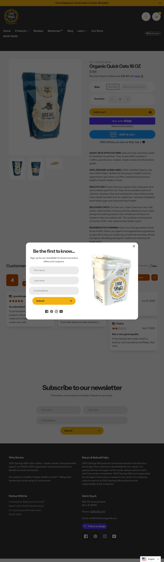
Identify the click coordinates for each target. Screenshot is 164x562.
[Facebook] (46, 311)
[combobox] (150, 559)
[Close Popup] (134, 246)
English (151, 559)
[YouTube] (61, 311)
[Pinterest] (51, 311)
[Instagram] (56, 311)
